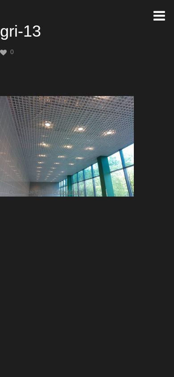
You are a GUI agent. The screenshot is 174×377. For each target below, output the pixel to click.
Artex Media (68, 192)
